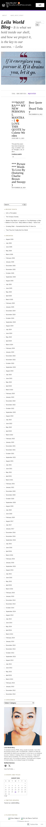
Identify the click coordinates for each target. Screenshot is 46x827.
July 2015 (9, 574)
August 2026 (9, 239)
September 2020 (11, 502)
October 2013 (10, 653)
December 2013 (10, 645)
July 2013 (9, 664)
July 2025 (9, 284)
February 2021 (10, 483)
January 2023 (10, 397)
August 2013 (9, 660)
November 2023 (10, 359)
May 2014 (9, 626)
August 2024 (9, 326)
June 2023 (9, 378)
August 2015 (9, 570)
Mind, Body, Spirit (17, 15)
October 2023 (10, 363)
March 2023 (9, 389)
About (4, 15)
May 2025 (9, 292)
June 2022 (9, 423)
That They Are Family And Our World (17, 230)
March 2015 (9, 589)
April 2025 (9, 296)
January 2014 (10, 641)
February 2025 (10, 303)
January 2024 (10, 352)
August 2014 (9, 615)
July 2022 (9, 419)
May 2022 (9, 427)
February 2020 (10, 517)
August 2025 (9, 280)
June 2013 (9, 667)
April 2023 (9, 386)
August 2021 (9, 461)
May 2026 (9, 250)
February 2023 (10, 393)
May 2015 (9, 581)
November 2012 (10, 694)
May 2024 (9, 337)
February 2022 (10, 438)
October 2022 (10, 408)
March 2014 (9, 634)
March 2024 (9, 344)
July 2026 (9, 243)
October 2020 (10, 498)
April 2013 (9, 675)
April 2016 (9, 551)
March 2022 (9, 434)
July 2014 (9, 619)
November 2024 (10, 314)
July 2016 (9, 543)
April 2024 (9, 341)
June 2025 (9, 288)
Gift (40, 5)
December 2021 (10, 446)
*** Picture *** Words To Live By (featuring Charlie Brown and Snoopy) (19, 174)
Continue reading (17, 155)
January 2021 (10, 487)
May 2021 (9, 472)
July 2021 (9, 465)
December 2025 (10, 265)
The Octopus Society (12, 216)
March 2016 (9, 555)
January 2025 (10, 307)
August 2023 (9, 371)
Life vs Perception (11, 213)
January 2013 (10, 686)
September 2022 (11, 412)
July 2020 (9, 510)
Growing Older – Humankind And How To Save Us (21, 226)
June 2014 (9, 622)
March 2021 (9, 480)
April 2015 (9, 585)
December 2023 (10, 356)
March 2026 (9, 254)
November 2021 (10, 450)
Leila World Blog (12, 24)
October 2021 (10, 453)
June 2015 (9, 577)
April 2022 (9, 431)
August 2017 (9, 521)
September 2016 (11, 540)
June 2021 (9, 468)
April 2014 (9, 630)
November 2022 (10, 404)
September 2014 (11, 611)
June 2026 (9, 247)
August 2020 (9, 506)
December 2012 (10, 690)
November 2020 (10, 495)
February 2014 (10, 637)
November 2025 (10, 269)
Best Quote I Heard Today (36, 107)
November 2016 (10, 536)
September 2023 (11, 367)
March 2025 (9, 299)
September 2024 (11, 322)
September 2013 (11, 656)
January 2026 (10, 262)
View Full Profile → (9, 769)
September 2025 (11, 277)
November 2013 (10, 649)
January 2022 (10, 442)
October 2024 (10, 318)
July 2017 (9, 525)
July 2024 (9, 329)
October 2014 (10, 607)
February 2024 (10, 348)
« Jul (5, 796)
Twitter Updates (12, 800)
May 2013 (9, 671)
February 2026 (10, 258)
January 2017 (10, 529)
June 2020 (9, 513)
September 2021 (11, 457)
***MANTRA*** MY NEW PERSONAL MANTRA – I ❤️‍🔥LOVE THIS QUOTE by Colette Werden (18, 119)
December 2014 (10, 600)
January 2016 (10, 562)
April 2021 (9, 476)
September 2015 (11, 566)
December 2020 (10, 491)
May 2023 (9, 382)
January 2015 (10, 596)
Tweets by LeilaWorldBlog (11, 803)
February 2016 (10, 559)
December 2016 (10, 532)
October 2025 (10, 273)
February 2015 (10, 592)
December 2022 (10, 401)
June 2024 (9, 333)
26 (15, 792)
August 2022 (9, 416)
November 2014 (10, 604)
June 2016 (9, 547)
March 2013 (9, 679)
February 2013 (10, 683)
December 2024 (10, 310)
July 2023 (9, 374)
